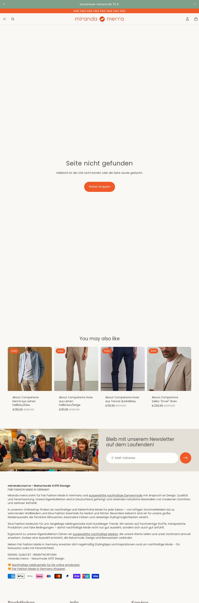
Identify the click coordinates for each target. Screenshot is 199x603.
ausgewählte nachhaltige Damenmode (115, 495)
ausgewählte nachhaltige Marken (95, 534)
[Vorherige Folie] (4, 4)
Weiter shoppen (99, 187)
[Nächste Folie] (194, 4)
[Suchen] (13, 19)
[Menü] (4, 19)
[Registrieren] (185, 458)
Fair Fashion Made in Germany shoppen (38, 569)
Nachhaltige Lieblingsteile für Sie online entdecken (46, 565)
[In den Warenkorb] (45, 385)
